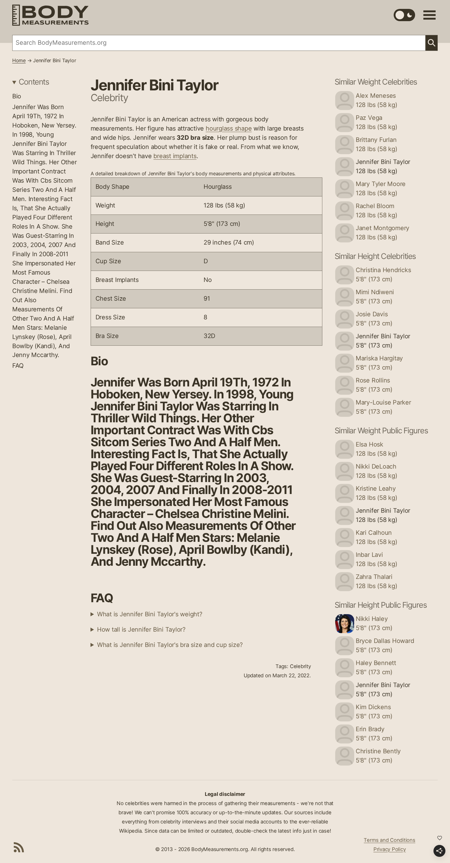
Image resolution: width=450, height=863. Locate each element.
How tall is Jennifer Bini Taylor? (141, 629)
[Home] (50, 15)
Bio (16, 96)
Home (19, 60)
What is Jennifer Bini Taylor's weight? (149, 614)
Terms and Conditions (389, 840)
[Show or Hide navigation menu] (429, 15)
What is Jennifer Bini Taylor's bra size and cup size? (170, 644)
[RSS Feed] (19, 847)
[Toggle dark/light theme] (404, 15)
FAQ (18, 365)
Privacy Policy (389, 849)
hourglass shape (229, 128)
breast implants (174, 156)
